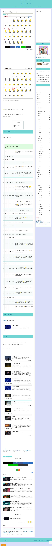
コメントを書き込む (18, 528)
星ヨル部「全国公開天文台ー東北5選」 (43, 81)
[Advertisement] (18, 59)
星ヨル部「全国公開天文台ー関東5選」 (43, 79)
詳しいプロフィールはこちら (41, 57)
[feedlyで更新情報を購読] (17, 470)
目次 (17, 122)
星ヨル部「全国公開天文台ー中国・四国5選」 (43, 72)
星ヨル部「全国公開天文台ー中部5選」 (43, 77)
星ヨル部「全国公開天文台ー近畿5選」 (43, 75)
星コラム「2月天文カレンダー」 (27, 450)
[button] (28, 47)
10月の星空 (4, 320)
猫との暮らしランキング (40, 221)
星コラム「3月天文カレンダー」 (17, 450)
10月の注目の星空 (17, 125)
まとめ (15, 126)
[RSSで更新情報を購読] (19, 470)
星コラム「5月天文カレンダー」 (7, 450)
